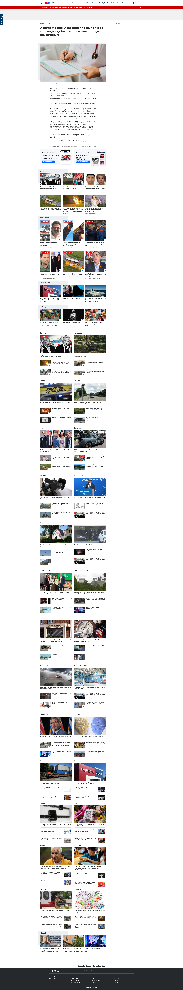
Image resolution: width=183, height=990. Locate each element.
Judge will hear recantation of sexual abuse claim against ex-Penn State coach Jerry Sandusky (55, 867)
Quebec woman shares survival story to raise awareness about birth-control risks (94, 209)
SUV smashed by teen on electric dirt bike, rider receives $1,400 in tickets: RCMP (90, 450)
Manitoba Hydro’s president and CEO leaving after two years (89, 498)
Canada (67, 3)
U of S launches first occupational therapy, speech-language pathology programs (54, 593)
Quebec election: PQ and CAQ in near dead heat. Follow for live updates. (56, 450)
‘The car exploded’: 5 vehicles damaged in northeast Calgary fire (62, 409)
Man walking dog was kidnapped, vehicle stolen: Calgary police (56, 403)
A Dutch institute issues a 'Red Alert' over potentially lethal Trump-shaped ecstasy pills (89, 737)
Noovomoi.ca (117, 980)
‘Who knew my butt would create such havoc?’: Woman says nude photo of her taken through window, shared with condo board (73, 951)
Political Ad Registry (75, 982)
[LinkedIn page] (58, 971)
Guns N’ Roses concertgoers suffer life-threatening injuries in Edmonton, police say (73, 188)
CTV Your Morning (91, 3)
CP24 (93, 978)
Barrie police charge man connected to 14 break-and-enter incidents (96, 655)
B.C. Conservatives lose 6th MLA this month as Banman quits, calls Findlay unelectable (55, 737)
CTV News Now (115, 3)
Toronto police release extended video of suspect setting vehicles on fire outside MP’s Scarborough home (73, 209)
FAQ (94, 965)
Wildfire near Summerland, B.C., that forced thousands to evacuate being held (95, 362)
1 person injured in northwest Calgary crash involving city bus (61, 418)
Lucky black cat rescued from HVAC (95, 645)
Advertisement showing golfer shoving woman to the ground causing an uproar (71, 244)
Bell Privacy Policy (74, 978)
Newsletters (98, 965)
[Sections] (41, 2)
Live (123, 3)
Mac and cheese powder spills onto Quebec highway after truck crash (73, 273)
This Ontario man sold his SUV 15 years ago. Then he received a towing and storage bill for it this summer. (49, 951)
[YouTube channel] (55, 971)
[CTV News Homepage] (50, 3)
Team (103, 965)
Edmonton (43, 23)
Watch (73, 3)
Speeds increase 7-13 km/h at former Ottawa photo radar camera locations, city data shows (88, 403)
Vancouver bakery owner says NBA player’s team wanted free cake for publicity (95, 703)
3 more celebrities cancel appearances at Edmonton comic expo (62, 752)
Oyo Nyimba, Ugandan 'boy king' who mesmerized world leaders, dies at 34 (95, 743)
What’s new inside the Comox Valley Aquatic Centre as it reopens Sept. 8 (90, 688)
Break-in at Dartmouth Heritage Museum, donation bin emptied (60, 504)
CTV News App (81, 965)
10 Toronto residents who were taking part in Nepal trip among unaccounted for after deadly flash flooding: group (61, 371)
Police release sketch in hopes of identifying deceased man (94, 504)
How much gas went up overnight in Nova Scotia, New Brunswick (55, 498)
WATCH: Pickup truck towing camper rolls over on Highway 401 (61, 655)
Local (60, 3)
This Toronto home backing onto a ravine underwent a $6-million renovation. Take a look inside (49, 324)
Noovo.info (116, 978)
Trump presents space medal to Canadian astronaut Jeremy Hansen (94, 244)
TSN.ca (94, 982)
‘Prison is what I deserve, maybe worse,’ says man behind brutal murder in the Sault (96, 600)
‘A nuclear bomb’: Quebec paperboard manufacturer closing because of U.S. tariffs (89, 593)
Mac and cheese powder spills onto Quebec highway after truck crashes (50, 208)
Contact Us (89, 965)
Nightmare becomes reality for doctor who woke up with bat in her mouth (72, 300)
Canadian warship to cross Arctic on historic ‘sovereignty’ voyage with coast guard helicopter (95, 300)
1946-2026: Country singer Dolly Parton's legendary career (71, 323)
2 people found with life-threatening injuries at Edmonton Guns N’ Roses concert (95, 457)
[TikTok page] (52, 971)
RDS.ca (116, 982)
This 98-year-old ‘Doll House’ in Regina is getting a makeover (54, 545)
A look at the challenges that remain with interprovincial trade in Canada (52, 782)
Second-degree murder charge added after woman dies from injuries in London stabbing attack (56, 640)
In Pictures (80, 3)
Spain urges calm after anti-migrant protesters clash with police (95, 752)
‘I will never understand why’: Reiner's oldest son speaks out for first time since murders (50, 274)
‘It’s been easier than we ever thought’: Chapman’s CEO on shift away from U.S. (49, 244)
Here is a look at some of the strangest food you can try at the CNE (94, 324)
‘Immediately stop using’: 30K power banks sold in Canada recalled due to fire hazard (50, 300)
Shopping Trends (103, 3)
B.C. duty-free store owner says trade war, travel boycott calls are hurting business (95, 371)
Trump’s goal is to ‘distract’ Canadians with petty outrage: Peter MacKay (95, 274)
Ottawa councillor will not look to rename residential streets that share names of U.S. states (95, 410)
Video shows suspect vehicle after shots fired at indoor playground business (55, 688)
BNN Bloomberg (96, 980)
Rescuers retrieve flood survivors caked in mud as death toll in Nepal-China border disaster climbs (55, 911)
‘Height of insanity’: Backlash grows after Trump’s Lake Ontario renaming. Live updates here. (50, 188)
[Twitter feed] (49, 971)
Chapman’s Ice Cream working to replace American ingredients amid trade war (89, 640)
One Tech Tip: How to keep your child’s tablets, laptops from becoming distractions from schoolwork (88, 868)
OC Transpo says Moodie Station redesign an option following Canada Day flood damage (95, 419)
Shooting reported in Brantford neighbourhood (87, 545)
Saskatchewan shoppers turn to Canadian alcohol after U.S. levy (60, 560)
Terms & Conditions (74, 980)
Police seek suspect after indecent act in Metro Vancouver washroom (87, 355)
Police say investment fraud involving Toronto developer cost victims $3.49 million (95, 188)
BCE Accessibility (53, 978)
